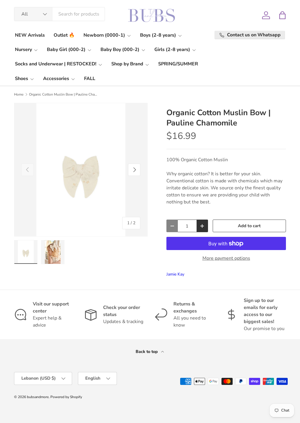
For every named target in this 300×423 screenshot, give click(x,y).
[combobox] (59, 14)
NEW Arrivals (30, 35)
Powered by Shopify (66, 397)
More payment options (226, 258)
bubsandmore (38, 397)
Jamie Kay (175, 274)
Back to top (147, 351)
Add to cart (249, 226)
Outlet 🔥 (64, 35)
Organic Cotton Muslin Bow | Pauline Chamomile (64, 94)
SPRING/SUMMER (178, 64)
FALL (89, 78)
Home (18, 94)
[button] (282, 15)
